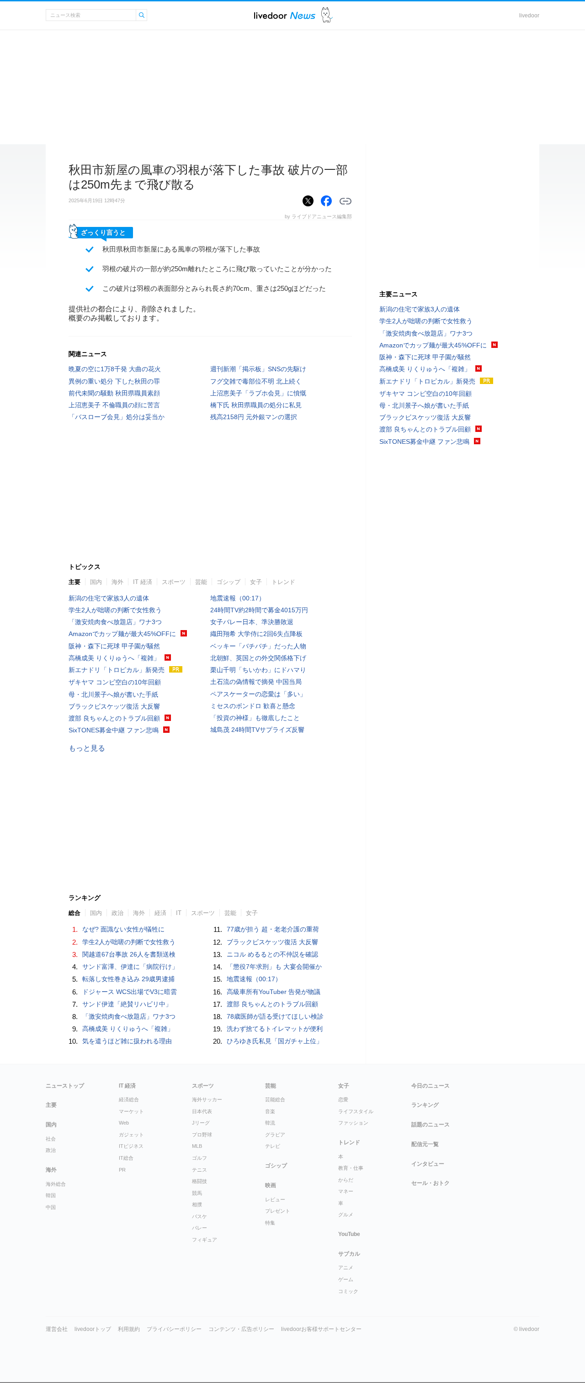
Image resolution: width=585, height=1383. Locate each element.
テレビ (272, 1146)
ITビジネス (131, 1146)
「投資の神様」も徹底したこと (255, 717)
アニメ (345, 1267)
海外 (117, 581)
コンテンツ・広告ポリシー (241, 1329)
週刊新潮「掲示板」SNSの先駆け (258, 369)
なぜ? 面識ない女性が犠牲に (123, 929)
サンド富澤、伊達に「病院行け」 (130, 966)
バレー (199, 1228)
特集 (270, 1222)
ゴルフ (199, 1158)
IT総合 (126, 1158)
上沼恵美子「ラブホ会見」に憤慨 (258, 393)
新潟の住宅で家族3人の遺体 (109, 598)
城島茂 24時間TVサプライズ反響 (257, 729)
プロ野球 (202, 1134)
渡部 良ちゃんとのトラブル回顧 (114, 718)
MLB (197, 1146)
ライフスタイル (355, 1111)
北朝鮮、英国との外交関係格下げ (258, 658)
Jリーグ (201, 1122)
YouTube (349, 1234)
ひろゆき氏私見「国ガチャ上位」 (275, 1041)
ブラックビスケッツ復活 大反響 (114, 706)
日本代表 (202, 1111)
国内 (96, 581)
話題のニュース (430, 1124)
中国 (51, 1207)
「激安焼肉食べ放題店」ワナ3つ (115, 622)
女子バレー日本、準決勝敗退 (251, 622)
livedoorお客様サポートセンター (321, 1329)
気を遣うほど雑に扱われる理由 (127, 1041)
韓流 (270, 1122)
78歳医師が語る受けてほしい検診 (275, 1016)
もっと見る (87, 748)
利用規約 (129, 1329)
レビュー (275, 1199)
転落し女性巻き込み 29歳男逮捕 (128, 979)
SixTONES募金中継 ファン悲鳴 (114, 730)
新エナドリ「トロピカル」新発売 (117, 669)
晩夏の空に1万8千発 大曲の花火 (115, 369)
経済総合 (129, 1099)
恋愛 (343, 1099)
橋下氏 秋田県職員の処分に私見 (256, 405)
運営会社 (57, 1329)
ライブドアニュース (284, 15)
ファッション (353, 1122)
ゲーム (345, 1279)
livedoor (529, 15)
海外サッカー (207, 1099)
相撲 (197, 1204)
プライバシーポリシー (174, 1329)
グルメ (345, 1214)
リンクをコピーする (345, 201)
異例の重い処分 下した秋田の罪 (114, 381)
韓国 (51, 1195)
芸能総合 (275, 1099)
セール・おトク (430, 1183)
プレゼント (277, 1211)
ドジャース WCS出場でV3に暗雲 (129, 991)
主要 (74, 581)
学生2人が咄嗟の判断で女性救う (115, 610)
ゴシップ (228, 581)
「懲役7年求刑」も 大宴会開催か (274, 966)
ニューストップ (65, 1086)
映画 (270, 1185)
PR (122, 1170)
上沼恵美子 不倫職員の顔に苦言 (114, 405)
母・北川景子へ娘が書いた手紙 (113, 694)
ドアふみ (327, 15)
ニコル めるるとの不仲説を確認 (272, 954)
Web (124, 1122)
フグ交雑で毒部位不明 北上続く (256, 381)
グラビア (275, 1134)
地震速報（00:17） (237, 598)
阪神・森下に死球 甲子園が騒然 (114, 646)
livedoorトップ (92, 1329)
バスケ (199, 1216)
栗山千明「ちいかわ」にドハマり (258, 669)
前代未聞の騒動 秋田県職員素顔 (114, 393)
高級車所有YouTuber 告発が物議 (273, 991)
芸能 (201, 581)
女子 (256, 581)
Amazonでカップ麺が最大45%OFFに (122, 633)
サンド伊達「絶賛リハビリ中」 (127, 1004)
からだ (345, 1180)
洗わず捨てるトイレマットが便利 (275, 1028)
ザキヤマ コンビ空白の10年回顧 (115, 682)
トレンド (283, 581)
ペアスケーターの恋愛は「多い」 (258, 694)
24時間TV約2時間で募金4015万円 (259, 610)
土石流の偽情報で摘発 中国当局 (256, 681)
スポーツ (174, 581)
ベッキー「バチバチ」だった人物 (258, 646)
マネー (345, 1191)
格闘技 (199, 1181)
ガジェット (131, 1134)
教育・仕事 (350, 1168)
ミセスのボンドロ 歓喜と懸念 (252, 706)
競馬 (197, 1193)
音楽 (270, 1111)
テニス (199, 1170)
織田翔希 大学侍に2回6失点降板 (256, 633)
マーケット (131, 1111)
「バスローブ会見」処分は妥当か (117, 417)
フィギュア (204, 1239)
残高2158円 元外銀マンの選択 (253, 417)
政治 (51, 1150)
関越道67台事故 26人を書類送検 (129, 954)
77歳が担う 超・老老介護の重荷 (273, 929)
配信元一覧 (425, 1144)
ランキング (425, 1105)
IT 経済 (142, 581)
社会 (51, 1138)
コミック (348, 1291)
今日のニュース (430, 1086)
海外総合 (56, 1184)
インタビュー (427, 1164)
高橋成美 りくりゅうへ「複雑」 (114, 658)
